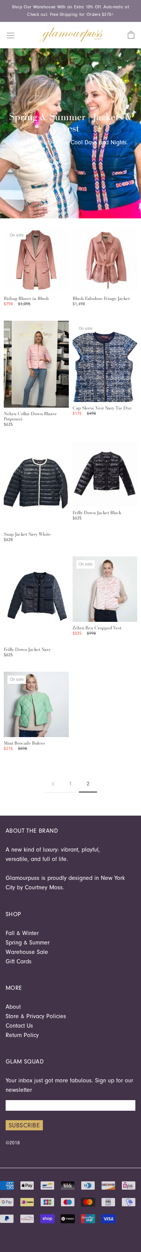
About (13, 1006)
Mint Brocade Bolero (24, 743)
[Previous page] (53, 784)
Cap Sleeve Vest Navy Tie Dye (102, 408)
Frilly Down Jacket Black (97, 513)
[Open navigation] (10, 35)
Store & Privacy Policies (36, 1016)
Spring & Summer (28, 942)
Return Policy (22, 1035)
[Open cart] (131, 35)
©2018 (13, 1142)
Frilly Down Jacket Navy (27, 649)
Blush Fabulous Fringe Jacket (101, 298)
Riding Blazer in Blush (26, 298)
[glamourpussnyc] (71, 35)
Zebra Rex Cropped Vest (97, 628)
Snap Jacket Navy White (27, 534)
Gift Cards (19, 961)
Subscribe (24, 1125)
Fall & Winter (22, 933)
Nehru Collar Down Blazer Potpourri (30, 416)
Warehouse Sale (27, 952)
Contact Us (19, 1025)
